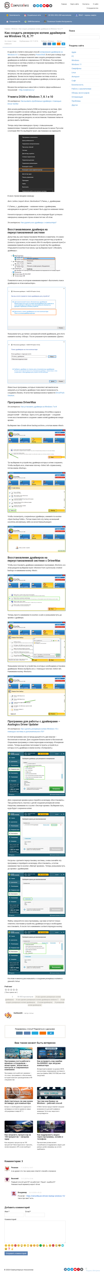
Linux (74, 72)
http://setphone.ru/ (26, 90)
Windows (51, 41)
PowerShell (40, 55)
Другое (75, 105)
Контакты (85, 4)
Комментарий (10, 1219)
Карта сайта (74, 4)
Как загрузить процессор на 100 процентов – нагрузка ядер (18, 1137)
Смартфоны (76, 68)
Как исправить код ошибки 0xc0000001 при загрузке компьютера (49, 1063)
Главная (64, 4)
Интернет (76, 77)
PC (73, 56)
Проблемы (76, 101)
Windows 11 (77, 64)
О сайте (95, 4)
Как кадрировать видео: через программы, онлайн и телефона (50, 1137)
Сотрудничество (92, 8)
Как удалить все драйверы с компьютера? (38, 222)
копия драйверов (45, 1002)
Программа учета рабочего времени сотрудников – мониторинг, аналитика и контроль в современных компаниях (17, 1065)
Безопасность (77, 85)
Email (28, 1211)
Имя (7, 1211)
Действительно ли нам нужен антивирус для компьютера (19, 1102)
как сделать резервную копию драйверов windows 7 (38, 1000)
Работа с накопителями (81, 89)
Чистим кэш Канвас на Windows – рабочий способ (49, 1102)
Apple (74, 52)
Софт (74, 81)
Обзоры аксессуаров (80, 93)
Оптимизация (77, 97)
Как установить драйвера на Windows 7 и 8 (39, 407)
